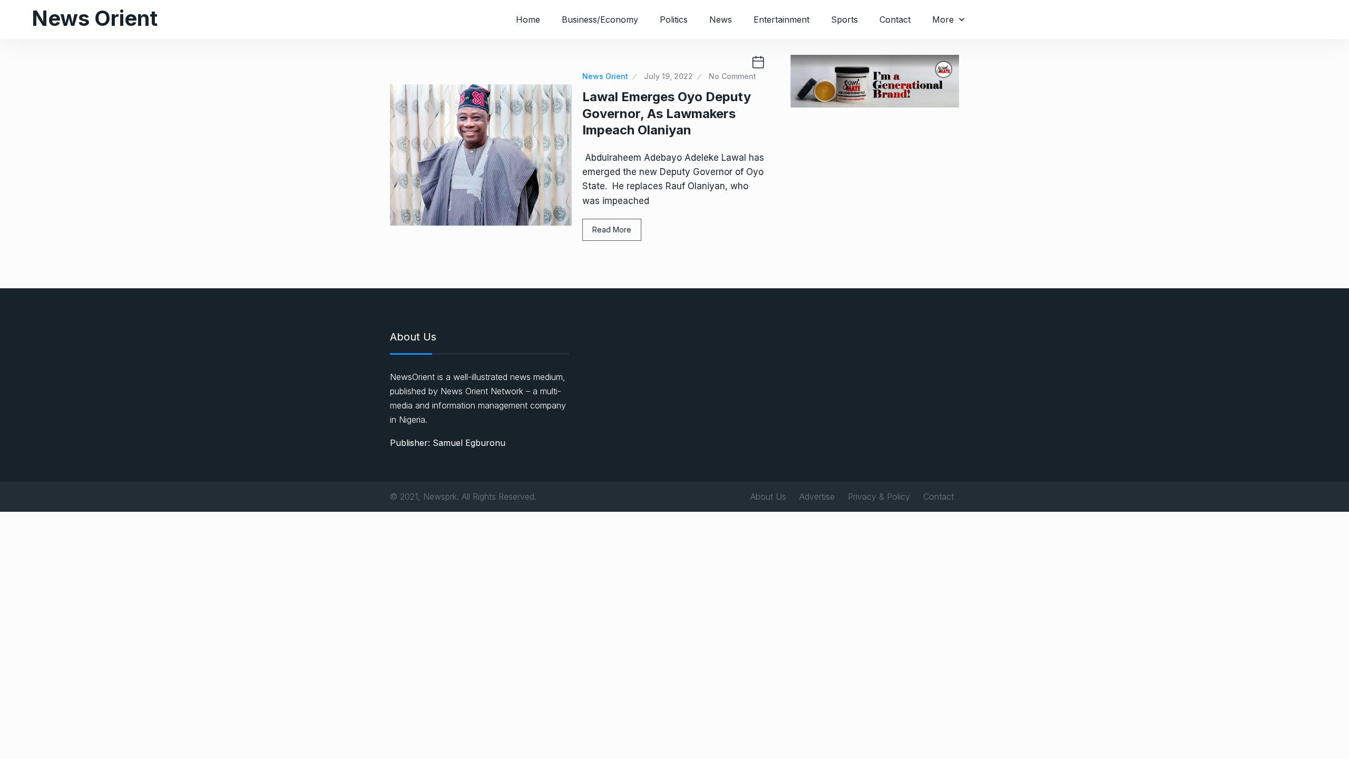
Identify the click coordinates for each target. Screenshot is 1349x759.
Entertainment (781, 19)
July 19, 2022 (668, 76)
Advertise (817, 496)
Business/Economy (600, 19)
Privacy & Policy (879, 496)
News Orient (95, 18)
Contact (895, 19)
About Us (768, 496)
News (720, 19)
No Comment (732, 76)
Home (528, 19)
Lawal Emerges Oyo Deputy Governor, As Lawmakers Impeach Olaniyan (666, 113)
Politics (674, 19)
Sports (844, 19)
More (943, 19)
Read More (611, 229)
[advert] (874, 80)
